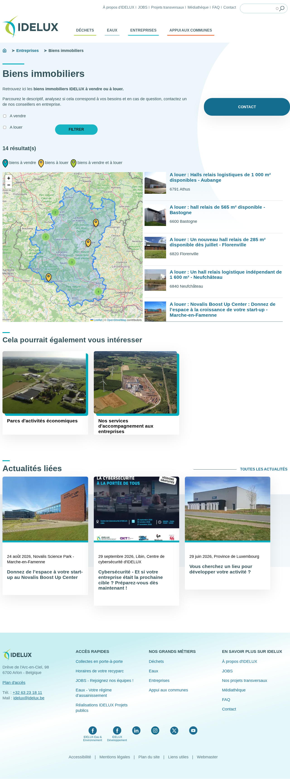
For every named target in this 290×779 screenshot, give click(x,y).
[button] (48, 277)
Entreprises (143, 30)
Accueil (4, 50)
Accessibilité (80, 757)
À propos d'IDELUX (118, 7)
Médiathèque (198, 7)
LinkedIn (136, 730)
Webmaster (207, 757)
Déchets (85, 30)
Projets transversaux (167, 7)
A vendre (18, 116)
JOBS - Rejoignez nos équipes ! (104, 680)
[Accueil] (32, 26)
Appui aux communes (190, 30)
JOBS (142, 7)
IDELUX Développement (117, 738)
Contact (229, 7)
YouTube (193, 730)
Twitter (174, 730)
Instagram (155, 730)
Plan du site (149, 757)
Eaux (112, 30)
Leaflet (97, 320)
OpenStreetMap (116, 320)
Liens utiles (178, 757)
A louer (16, 127)
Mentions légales (114, 757)
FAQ (216, 7)
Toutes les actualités (264, 469)
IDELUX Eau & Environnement (92, 738)
